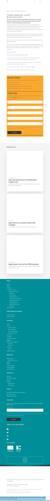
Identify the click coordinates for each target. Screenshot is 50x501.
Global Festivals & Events (12, 396)
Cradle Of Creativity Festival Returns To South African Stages (19, 88)
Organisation (9, 121)
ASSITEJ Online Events (11, 394)
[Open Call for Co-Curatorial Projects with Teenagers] (25, 213)
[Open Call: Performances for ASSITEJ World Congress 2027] (25, 171)
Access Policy (25, 457)
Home (8, 11)
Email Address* (10, 99)
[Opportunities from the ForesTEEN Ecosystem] (25, 254)
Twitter (23, 54)
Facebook (18, 54)
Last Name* (9, 110)
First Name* (9, 105)
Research (8, 379)
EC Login (25, 462)
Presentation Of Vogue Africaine (13, 84)
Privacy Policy (25, 460)
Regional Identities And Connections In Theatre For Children (19, 86)
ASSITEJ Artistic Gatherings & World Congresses (16, 392)
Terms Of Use (25, 461)
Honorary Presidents (11, 365)
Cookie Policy (25, 458)
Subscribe (10, 400)
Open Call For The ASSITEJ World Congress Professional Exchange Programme (23, 80)
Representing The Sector (11, 378)
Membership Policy (10, 369)
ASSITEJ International (13, 152)
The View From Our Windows (13, 82)
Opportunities (12, 195)
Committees (9, 336)
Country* (9, 116)
